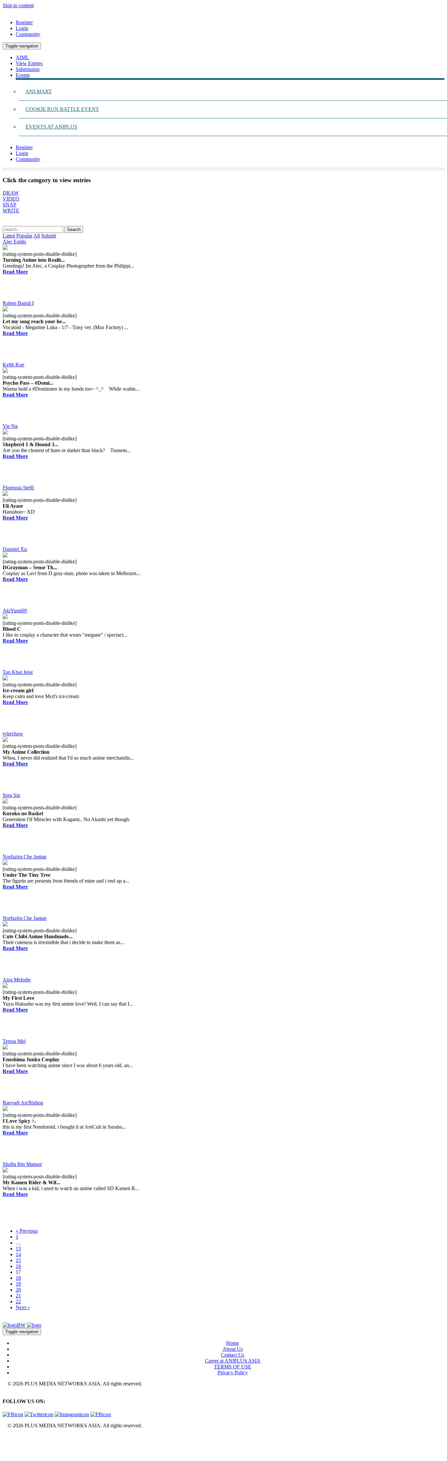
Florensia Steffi (18, 487)
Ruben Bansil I (18, 303)
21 (18, 1295)
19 (18, 1284)
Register (24, 22)
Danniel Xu (15, 549)
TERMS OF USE (232, 1366)
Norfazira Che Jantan (24, 856)
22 (18, 1301)
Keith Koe (13, 364)
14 (18, 1254)
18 (18, 1278)
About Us (233, 1349)
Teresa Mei (14, 1041)
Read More (15, 271)
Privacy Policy (233, 1372)
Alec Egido (14, 241)
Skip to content (18, 5)
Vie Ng (10, 426)
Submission (28, 69)
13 (18, 1248)
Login (22, 28)
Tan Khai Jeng (18, 672)
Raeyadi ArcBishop (23, 1102)
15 (18, 1260)
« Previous (27, 1231)
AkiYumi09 (15, 610)
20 (18, 1290)
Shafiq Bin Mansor (22, 1164)
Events (23, 75)
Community (28, 34)
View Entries (29, 63)
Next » (23, 1307)
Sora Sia (11, 795)
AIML (22, 57)
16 (18, 1266)
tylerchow (13, 733)
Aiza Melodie (17, 979)
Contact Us (232, 1355)
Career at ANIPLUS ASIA (232, 1361)
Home (232, 1343)
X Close (11, 1436)
